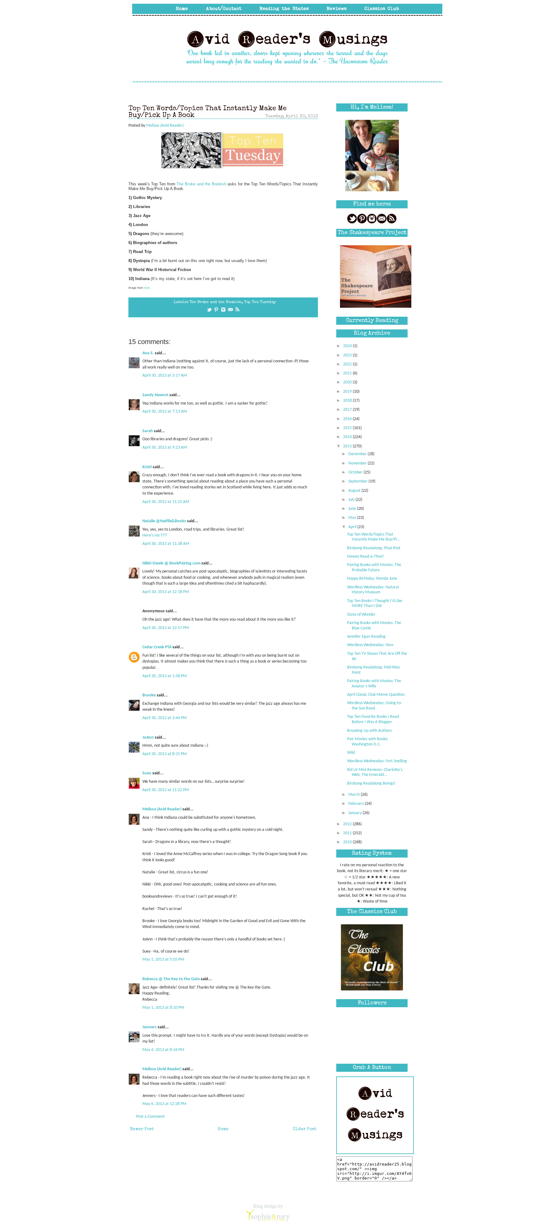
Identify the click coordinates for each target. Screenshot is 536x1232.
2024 (348, 346)
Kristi (147, 467)
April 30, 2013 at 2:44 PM (164, 718)
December (358, 454)
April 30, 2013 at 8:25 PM (164, 754)
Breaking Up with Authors (369, 730)
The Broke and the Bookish (201, 184)
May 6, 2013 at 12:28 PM (164, 1104)
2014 (348, 437)
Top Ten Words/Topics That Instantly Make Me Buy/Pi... (373, 537)
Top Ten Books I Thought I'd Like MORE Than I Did (374, 604)
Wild (351, 752)
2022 (348, 364)
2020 (348, 382)
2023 (348, 355)
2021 (348, 373)
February (356, 803)
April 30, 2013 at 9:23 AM (164, 447)
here (147, 287)
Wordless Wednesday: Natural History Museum (373, 590)
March (354, 794)
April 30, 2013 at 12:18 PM (165, 592)
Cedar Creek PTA (157, 647)
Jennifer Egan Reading (366, 636)
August (354, 490)
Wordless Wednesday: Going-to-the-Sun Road (374, 706)
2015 (348, 428)
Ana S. (148, 353)
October (356, 472)
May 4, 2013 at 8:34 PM (163, 1050)
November (358, 463)
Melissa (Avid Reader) (161, 809)
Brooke (149, 695)
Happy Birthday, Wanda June (372, 578)
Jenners (149, 1027)
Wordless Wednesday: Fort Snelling (377, 761)
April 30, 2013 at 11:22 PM (165, 790)
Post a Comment (150, 1116)
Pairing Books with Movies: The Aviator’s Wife (374, 684)
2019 (348, 391)
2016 (348, 419)
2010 (348, 842)
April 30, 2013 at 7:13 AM (164, 411)
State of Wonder (361, 614)
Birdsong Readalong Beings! (371, 783)
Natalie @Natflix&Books (164, 521)
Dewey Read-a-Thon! (365, 556)
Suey (146, 773)
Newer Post (142, 1129)
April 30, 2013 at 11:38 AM (165, 543)
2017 (348, 409)
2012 (348, 824)
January (355, 813)
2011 (348, 833)
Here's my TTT (154, 535)
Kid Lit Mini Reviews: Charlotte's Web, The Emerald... (374, 772)
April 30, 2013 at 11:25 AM (165, 502)
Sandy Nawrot (155, 395)
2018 (348, 400)
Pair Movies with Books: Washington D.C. (367, 742)
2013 (348, 446)
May (352, 517)
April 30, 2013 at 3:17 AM (164, 375)
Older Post (304, 1129)
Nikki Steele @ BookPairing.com (171, 563)
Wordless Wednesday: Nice (370, 645)
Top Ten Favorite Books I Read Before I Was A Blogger (373, 719)
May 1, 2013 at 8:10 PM (163, 1007)
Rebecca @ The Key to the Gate (171, 979)
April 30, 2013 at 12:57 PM (165, 628)
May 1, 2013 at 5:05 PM (163, 959)
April (352, 527)
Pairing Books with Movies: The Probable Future (374, 568)
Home (223, 1129)
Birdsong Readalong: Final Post (373, 548)
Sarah (147, 431)
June (352, 508)
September (358, 481)
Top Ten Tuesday (260, 302)
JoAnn (148, 737)
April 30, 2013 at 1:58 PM (164, 676)
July (351, 499)
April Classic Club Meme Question (375, 694)
